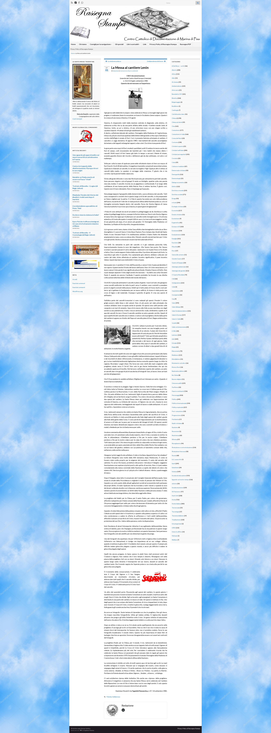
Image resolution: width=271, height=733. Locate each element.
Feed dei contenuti (79, 283)
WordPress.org (78, 291)
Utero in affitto (177, 532)
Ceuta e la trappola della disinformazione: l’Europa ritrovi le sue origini (85, 168)
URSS (174, 528)
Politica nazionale (177, 407)
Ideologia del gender (178, 271)
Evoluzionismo (176, 235)
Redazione (116, 71)
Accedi (75, 279)
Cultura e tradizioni (178, 166)
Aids (173, 78)
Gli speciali (119, 44)
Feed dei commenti (79, 287)
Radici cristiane (177, 423)
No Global (175, 375)
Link (144, 44)
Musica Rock (176, 367)
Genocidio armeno (178, 255)
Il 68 (173, 279)
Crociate (175, 158)
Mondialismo (176, 359)
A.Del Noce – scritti (178, 66)
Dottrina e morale (177, 190)
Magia (174, 347)
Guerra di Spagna (177, 263)
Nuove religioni (177, 379)
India (173, 287)
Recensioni (175, 431)
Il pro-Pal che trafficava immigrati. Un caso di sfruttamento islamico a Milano (86, 224)
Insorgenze (175, 295)
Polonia (109, 697)
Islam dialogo (176, 307)
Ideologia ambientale (179, 267)
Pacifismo (175, 387)
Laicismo (174, 335)
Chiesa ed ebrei (177, 122)
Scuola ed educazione (179, 475)
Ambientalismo (177, 86)
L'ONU (174, 331)
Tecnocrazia (176, 508)
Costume (175, 142)
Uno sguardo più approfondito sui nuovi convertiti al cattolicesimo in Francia (86, 157)
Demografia (175, 174)
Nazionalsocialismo (178, 371)
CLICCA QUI (77, 119)
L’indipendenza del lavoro (155, 61)
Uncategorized (177, 524)
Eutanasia (175, 231)
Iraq (173, 299)
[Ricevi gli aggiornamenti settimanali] (82, 2)
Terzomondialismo (178, 516)
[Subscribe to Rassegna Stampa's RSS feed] (72, 2)
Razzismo (175, 427)
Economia (175, 210)
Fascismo (175, 243)
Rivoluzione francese (178, 451)
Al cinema (175, 82)
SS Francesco (176, 492)
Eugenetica (175, 222)
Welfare (174, 540)
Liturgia (174, 343)
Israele (174, 323)
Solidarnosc (116, 697)
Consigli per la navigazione (100, 44)
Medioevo (175, 355)
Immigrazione (176, 283)
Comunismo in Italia (178, 134)
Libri (173, 339)
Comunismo (123, 71)
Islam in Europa (177, 315)
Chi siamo (83, 44)
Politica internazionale (179, 403)
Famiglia (174, 239)
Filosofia (174, 247)
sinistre (174, 483)
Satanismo (175, 467)
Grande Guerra (177, 259)
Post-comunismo (177, 411)
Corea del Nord (177, 138)
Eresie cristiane (177, 214)
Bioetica (174, 98)
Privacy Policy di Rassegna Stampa (163, 44)
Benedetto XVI (177, 94)
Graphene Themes (88, 730)
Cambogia (175, 110)
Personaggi (175, 395)
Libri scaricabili (133, 44)
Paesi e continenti (133, 71)
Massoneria (175, 351)
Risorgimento (176, 443)
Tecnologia (175, 512)
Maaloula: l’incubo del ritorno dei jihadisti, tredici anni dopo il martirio (85, 197)
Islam (173, 303)
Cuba (173, 162)
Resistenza (175, 435)
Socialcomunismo (177, 487)
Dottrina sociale (177, 194)
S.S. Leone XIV (176, 459)
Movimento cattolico (178, 363)
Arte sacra (175, 90)
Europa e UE (176, 226)
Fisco (173, 251)
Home (73, 44)
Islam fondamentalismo (179, 311)
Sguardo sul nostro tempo (180, 479)
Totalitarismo (176, 520)
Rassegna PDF (185, 44)
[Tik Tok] (75, 2)
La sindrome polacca (114, 61)
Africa (174, 74)
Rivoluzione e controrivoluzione (182, 447)
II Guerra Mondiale (178, 275)
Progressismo (176, 415)
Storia (174, 500)
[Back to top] (266, 728)
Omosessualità (177, 383)
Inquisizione (176, 291)
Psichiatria (175, 419)
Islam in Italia (176, 319)
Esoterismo (175, 218)
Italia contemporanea (179, 327)
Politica (174, 399)
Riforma (174, 439)
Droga (174, 198)
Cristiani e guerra (177, 146)
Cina (173, 126)
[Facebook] (79, 2)
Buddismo (175, 106)
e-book (174, 202)
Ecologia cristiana (177, 206)
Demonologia (176, 178)
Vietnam (174, 536)
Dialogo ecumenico (178, 182)
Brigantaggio (176, 102)
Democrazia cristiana (178, 170)
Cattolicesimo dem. (178, 114)
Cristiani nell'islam (178, 150)
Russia (174, 455)
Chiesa (174, 118)
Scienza (174, 471)
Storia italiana (176, 504)
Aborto (174, 70)
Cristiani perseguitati (179, 154)
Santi (173, 463)
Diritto (174, 186)
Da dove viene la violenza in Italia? (86, 215)
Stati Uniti (175, 496)
